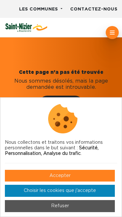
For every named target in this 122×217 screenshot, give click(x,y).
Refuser (60, 206)
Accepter (60, 175)
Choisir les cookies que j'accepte (60, 190)
